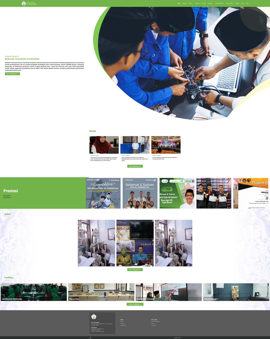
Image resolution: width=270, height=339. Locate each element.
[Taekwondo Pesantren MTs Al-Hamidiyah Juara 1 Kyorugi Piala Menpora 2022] (177, 193)
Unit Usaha (153, 325)
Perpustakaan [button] (229, 3)
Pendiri (121, 321)
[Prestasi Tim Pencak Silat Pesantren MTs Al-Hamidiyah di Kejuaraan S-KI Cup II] (140, 193)
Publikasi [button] (210, 3)
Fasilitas (197, 3)
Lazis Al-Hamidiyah (155, 321)
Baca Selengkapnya (12, 73)
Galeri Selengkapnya (134, 269)
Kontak (237, 3)
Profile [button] (190, 3)
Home (179, 3)
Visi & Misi (122, 323)
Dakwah (153, 323)
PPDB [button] (247, 3)
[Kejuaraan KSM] (250, 193)
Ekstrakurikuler (219, 3)
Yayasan (184, 3)
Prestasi (203, 3)
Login (242, 3)
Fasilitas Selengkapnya (134, 304)
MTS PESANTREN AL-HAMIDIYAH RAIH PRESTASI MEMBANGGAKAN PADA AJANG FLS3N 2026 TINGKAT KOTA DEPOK (135, 159)
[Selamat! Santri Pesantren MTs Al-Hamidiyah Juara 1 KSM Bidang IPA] (213, 193)
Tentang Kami (123, 325)
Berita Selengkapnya (134, 166)
